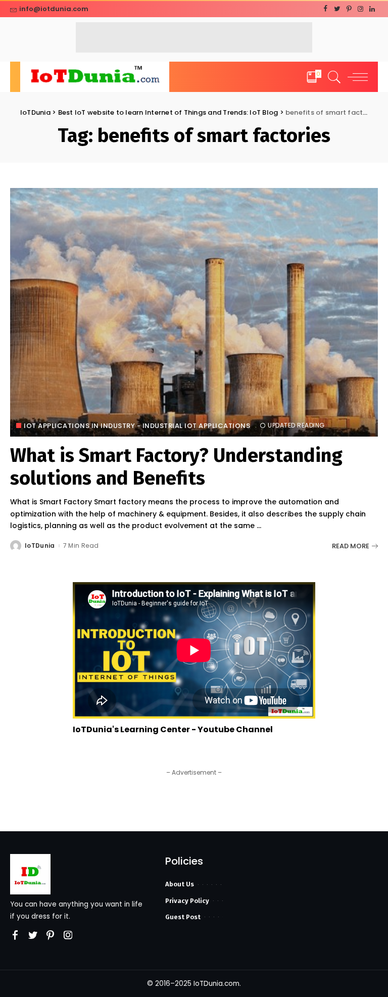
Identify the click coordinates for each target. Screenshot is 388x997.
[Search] (332, 77)
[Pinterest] (349, 9)
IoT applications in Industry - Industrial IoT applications (137, 425)
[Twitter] (337, 9)
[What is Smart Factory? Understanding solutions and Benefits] (194, 312)
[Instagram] (360, 9)
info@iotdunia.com (53, 9)
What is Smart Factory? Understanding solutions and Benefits (176, 467)
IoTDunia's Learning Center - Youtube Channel (173, 729)
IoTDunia (40, 546)
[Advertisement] (194, 37)
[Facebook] (325, 9)
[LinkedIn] (372, 9)
